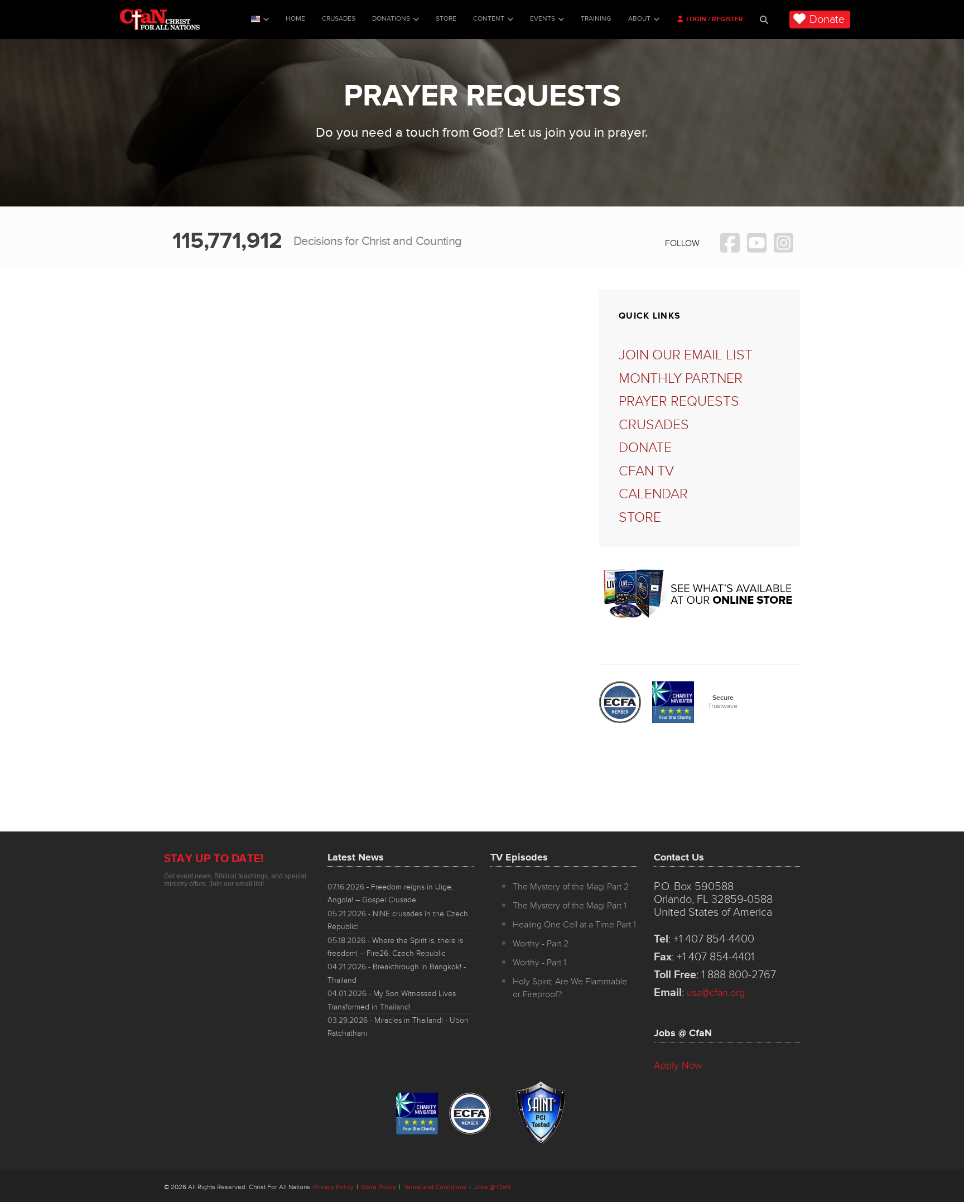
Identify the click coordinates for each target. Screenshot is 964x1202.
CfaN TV (646, 471)
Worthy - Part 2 (540, 943)
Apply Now (678, 1065)
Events (542, 19)
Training (596, 19)
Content (488, 19)
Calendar (653, 494)
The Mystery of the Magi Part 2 (571, 886)
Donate (827, 19)
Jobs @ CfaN (492, 1187)
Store (446, 19)
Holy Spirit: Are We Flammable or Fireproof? (570, 988)
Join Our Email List (686, 355)
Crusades (338, 19)
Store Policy (378, 1187)
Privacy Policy (333, 1187)
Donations (391, 19)
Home (295, 19)
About (639, 19)
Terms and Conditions (434, 1187)
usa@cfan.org (716, 993)
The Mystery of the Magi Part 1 (569, 905)
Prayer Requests (679, 401)
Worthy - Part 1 (539, 962)
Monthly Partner (681, 378)
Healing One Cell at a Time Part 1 (574, 924)
